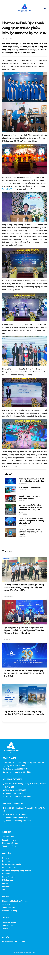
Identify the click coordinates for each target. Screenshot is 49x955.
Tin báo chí (6, 929)
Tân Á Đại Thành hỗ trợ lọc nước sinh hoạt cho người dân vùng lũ (30, 531)
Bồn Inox (5, 858)
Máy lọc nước (7, 880)
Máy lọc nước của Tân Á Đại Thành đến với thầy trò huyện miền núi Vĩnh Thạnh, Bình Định (30, 508)
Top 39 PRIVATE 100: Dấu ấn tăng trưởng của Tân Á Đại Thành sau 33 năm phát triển (24, 713)
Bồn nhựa (6, 861)
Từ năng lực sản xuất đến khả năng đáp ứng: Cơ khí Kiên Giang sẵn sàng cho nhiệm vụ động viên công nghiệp (24, 587)
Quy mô (5, 896)
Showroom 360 (8, 907)
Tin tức (5, 918)
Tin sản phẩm (7, 925)
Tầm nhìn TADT (8, 837)
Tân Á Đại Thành (8, 189)
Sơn (3, 889)
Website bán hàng (9, 910)
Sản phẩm (6, 853)
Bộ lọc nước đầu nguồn (11, 864)
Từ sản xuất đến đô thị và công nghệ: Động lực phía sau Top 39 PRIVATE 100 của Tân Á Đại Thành (24, 673)
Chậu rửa (6, 874)
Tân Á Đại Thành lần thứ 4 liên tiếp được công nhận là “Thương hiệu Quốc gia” (31, 520)
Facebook (9, 941)
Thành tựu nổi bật (9, 846)
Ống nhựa (6, 886)
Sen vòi (5, 883)
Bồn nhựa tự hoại (9, 867)
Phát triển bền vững (10, 843)
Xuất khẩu (6, 904)
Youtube (21, 941)
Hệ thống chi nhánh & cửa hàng (14, 901)
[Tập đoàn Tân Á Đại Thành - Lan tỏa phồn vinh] (24, 8)
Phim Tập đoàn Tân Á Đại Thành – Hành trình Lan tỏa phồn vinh (31, 480)
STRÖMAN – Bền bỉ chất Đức (30, 487)
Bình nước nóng (8, 877)
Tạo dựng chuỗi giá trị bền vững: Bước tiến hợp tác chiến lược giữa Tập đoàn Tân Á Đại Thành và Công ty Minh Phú (24, 630)
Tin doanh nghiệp (9, 922)
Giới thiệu (6, 832)
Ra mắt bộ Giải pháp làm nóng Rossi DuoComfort (31, 497)
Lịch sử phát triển (9, 840)
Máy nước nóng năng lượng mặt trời (16, 870)
